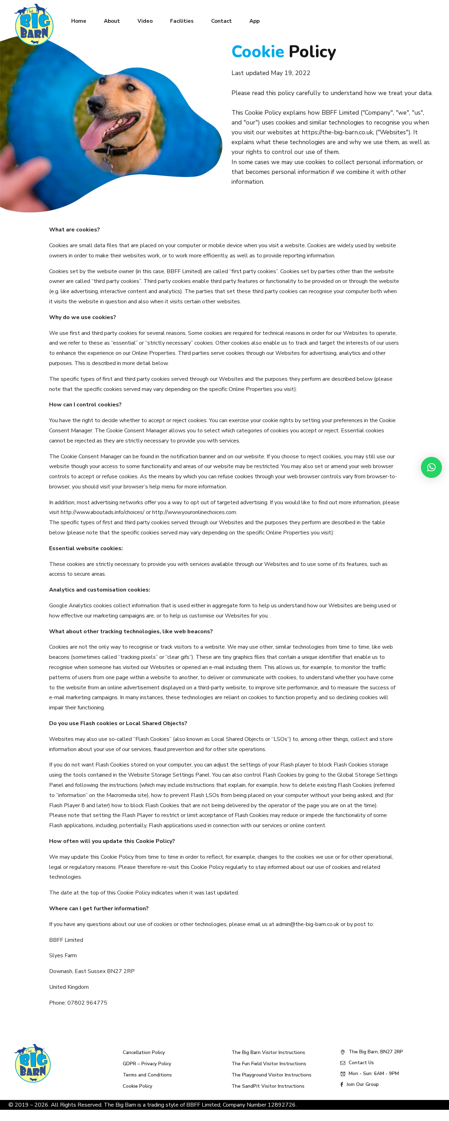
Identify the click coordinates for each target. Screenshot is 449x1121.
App (254, 21)
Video (145, 21)
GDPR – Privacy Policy (147, 1063)
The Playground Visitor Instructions (271, 1075)
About (112, 21)
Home (78, 21)
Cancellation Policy (144, 1052)
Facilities (182, 21)
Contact (221, 21)
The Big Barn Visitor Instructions (268, 1052)
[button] (431, 467)
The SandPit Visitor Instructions (268, 1086)
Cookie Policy (137, 1086)
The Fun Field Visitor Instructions (269, 1063)
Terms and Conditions (147, 1075)
